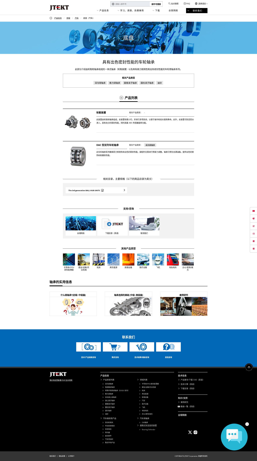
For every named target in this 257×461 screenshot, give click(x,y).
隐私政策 (62, 456)
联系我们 (197, 10)
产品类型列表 (108, 379)
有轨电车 (145, 411)
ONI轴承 (145, 422)
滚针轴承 (108, 411)
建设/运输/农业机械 (149, 387)
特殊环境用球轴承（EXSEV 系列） (117, 390)
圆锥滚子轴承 (110, 404)
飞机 (143, 407)
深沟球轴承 (150, 145)
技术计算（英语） (188, 384)
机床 (143, 390)
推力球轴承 (109, 394)
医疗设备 (145, 404)
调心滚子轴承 (110, 400)
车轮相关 (108, 429)
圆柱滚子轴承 (110, 407)
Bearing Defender (148, 429)
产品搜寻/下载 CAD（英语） (192, 379)
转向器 (107, 432)
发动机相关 (109, 422)
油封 (106, 414)
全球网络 (173, 10)
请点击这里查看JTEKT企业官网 (61, 380)
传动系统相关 (110, 426)
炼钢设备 (145, 397)
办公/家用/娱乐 (147, 414)
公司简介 (71, 456)
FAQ (188, 3)
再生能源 (145, 394)
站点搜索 (175, 3)
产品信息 (104, 10)
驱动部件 (108, 436)
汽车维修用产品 (109, 418)
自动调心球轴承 (110, 397)
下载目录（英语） (188, 388)
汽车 (77, 18)
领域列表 (143, 379)
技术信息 (182, 375)
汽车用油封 (109, 439)
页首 (51, 18)
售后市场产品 (110, 442)
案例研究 (184, 402)
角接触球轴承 (110, 387)
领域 (68, 18)
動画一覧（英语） (188, 406)
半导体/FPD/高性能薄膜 (150, 384)
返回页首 (249, 367)
